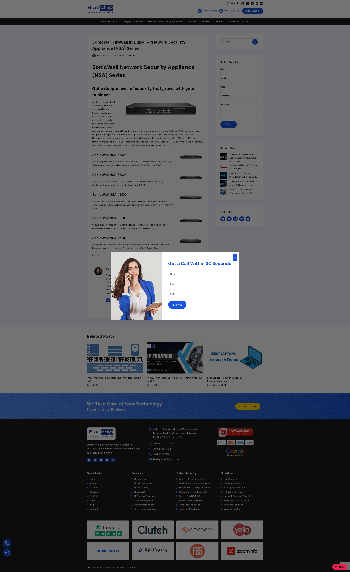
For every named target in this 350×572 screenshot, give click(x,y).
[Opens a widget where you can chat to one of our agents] (339, 567)
